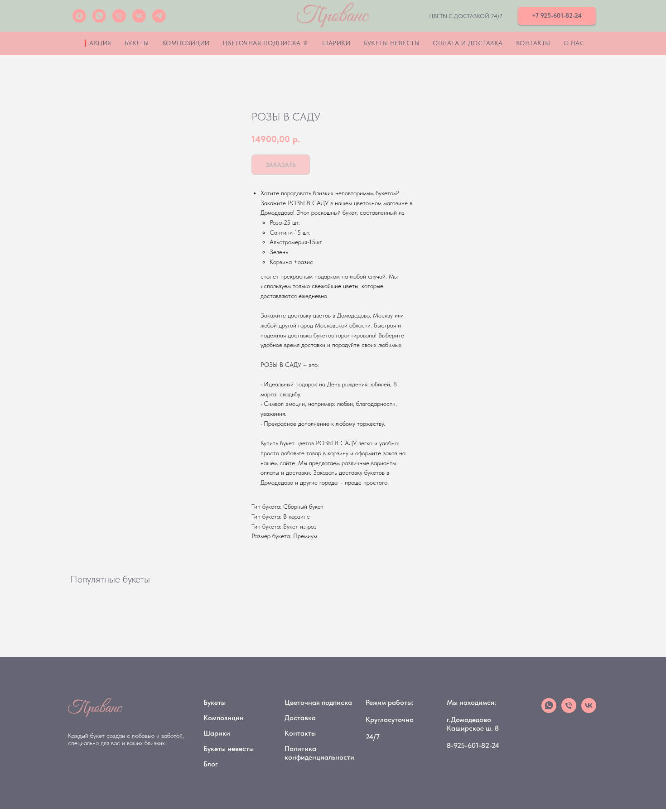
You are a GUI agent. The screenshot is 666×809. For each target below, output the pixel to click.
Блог (210, 764)
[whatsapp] (99, 16)
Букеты (137, 43)
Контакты (533, 43)
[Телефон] (119, 16)
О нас (574, 43)
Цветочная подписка (318, 702)
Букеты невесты (391, 43)
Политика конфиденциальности (319, 752)
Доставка (300, 717)
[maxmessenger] (79, 16)
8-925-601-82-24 (473, 745)
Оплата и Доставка (468, 43)
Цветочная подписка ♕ (266, 43)
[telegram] (159, 16)
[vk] (139, 16)
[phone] (568, 710)
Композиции (186, 43)
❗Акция (96, 43)
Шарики (336, 43)
